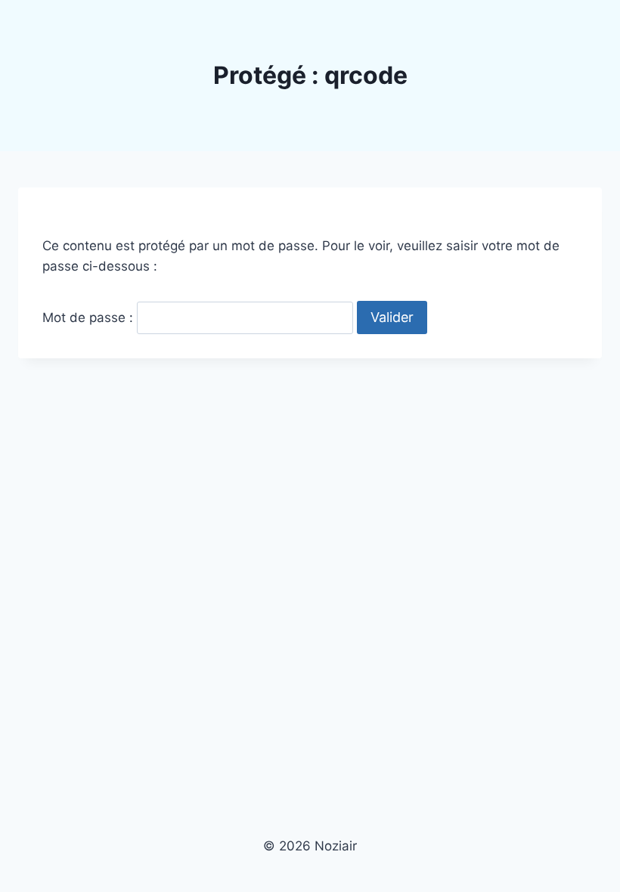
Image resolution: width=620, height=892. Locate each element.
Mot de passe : (89, 317)
